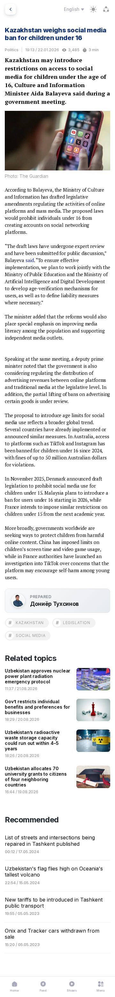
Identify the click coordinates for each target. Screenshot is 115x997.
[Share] (106, 9)
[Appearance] (93, 9)
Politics (12, 49)
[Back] (10, 9)
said (30, 260)
